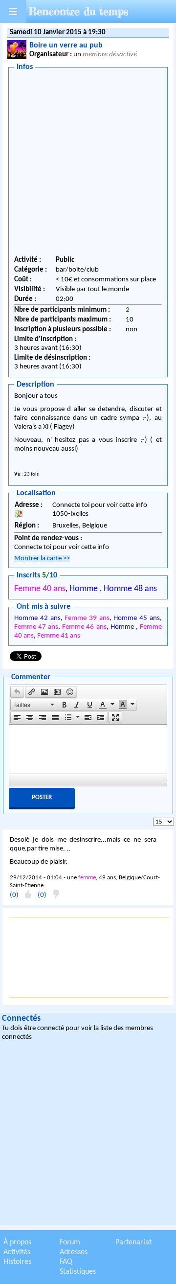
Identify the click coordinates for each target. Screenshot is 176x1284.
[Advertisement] (88, 165)
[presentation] (17, 692)
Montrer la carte (42, 558)
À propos (17, 1242)
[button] (17, 692)
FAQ (66, 1262)
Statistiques (78, 1272)
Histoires (17, 1262)
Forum (70, 1242)
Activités (16, 1252)
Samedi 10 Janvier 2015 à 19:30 (58, 32)
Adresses (74, 1252)
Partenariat (133, 1242)
